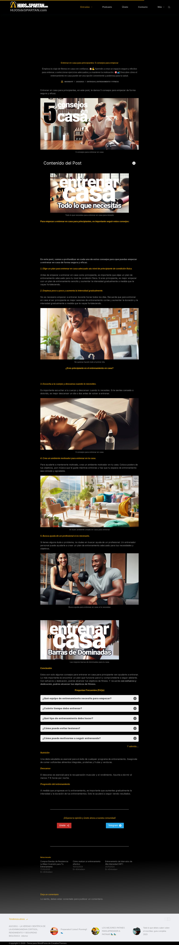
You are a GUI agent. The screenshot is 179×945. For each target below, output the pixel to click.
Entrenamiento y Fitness (108, 82)
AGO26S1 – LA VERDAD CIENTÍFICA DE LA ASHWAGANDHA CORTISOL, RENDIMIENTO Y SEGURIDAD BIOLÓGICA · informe (27, 931)
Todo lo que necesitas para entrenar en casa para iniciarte (89, 215)
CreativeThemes (59, 943)
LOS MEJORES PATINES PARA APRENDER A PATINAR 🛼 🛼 (113, 931)
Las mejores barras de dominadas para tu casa (89, 662)
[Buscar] (169, 7)
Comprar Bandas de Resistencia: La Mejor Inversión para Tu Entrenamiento (54, 864)
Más (160, 7)
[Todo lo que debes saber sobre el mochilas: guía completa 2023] (137, 931)
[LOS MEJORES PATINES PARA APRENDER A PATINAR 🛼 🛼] (95, 931)
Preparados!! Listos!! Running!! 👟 (74, 931)
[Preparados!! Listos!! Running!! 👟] (54, 931)
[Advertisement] (89, 33)
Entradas (85, 7)
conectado (68, 899)
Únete (125, 7)
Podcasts (107, 7)
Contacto (143, 7)
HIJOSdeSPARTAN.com (28, 10)
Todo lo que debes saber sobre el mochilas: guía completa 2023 (156, 931)
